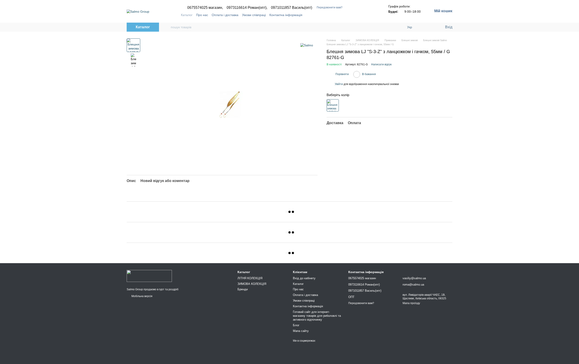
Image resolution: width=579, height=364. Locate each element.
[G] (333, 105)
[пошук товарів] (167, 27)
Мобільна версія (141, 296)
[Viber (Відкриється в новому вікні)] (372, 15)
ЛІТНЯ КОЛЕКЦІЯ (249, 278)
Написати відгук (381, 64)
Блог (296, 325)
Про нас (202, 15)
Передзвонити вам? (329, 7)
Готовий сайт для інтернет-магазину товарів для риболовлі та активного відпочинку (317, 315)
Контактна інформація (285, 15)
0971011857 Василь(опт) (291, 7)
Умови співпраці (254, 15)
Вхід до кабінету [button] (304, 278)
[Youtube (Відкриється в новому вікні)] (366, 15)
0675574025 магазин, (205, 7)
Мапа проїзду (411, 303)
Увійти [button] (339, 84)
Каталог (186, 15)
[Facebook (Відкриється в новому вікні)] (361, 15)
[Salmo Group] (149, 275)
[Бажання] (432, 27)
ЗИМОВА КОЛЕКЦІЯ (251, 284)
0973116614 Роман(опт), (247, 7)
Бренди (242, 289)
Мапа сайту (301, 331)
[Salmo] (306, 45)
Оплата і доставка (225, 15)
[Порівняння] (423, 27)
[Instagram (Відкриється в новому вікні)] (356, 15)
